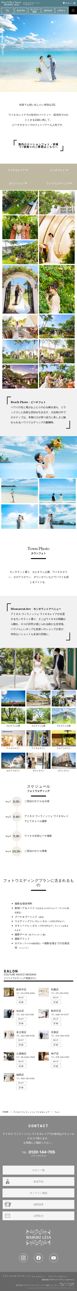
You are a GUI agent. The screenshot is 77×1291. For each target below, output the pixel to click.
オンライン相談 (38, 1192)
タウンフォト (17, 183)
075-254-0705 (62, 1036)
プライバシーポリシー (58, 1276)
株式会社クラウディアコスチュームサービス (58, 1280)
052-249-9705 (28, 1036)
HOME (6, 1112)
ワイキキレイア (17, 170)
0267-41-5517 (62, 1014)
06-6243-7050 (28, 1057)
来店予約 (38, 1181)
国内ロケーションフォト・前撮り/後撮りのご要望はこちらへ (38, 145)
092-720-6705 (28, 1078)
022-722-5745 (27, 1014)
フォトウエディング (57, 183)
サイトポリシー (38, 1276)
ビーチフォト (58, 170)
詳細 (21, 1002)
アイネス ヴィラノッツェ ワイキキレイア (31, 1112)
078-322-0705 (62, 1057)
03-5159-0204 (28, 993)
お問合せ (38, 1215)
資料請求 (38, 1204)
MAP (21, 997)
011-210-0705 (62, 993)
